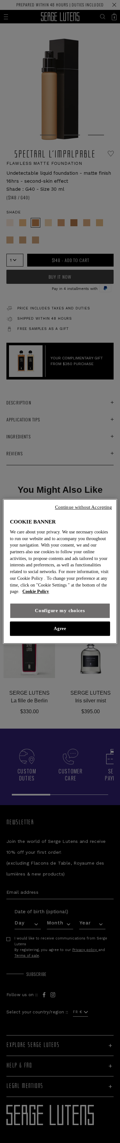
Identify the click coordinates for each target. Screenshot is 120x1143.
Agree (60, 628)
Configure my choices (60, 610)
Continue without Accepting (83, 507)
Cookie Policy (35, 591)
